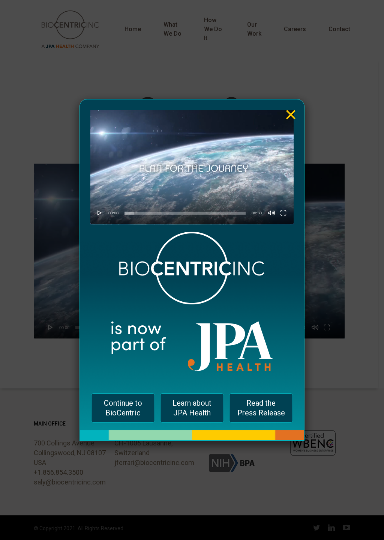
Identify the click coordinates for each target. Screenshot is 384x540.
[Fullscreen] (283, 213)
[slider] (185, 213)
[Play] (99, 213)
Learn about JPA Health (192, 408)
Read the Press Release (261, 408)
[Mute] (271, 213)
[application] (192, 167)
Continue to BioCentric (123, 408)
